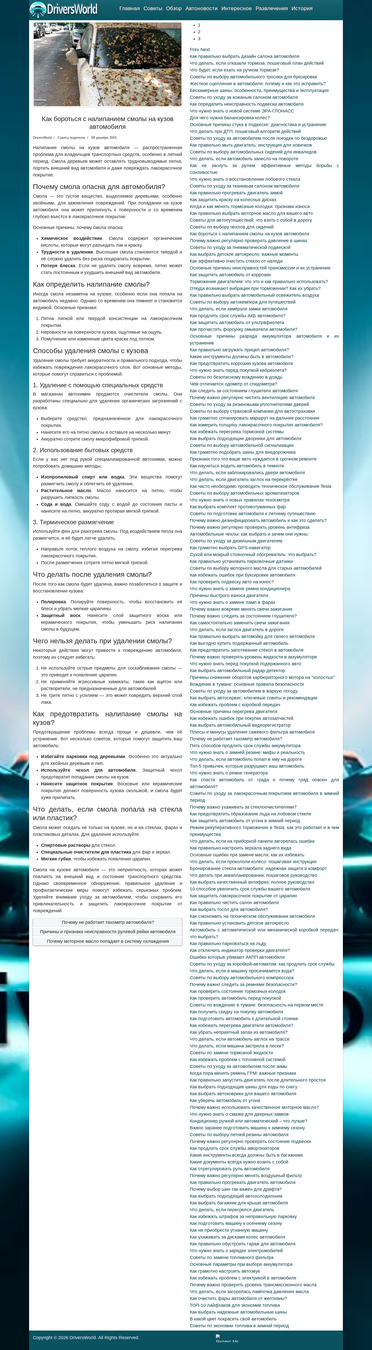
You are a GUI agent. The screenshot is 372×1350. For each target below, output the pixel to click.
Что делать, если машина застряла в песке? (237, 1045)
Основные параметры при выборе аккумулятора (241, 1264)
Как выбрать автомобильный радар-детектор (237, 670)
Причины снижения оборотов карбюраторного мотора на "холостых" (262, 677)
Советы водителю (71, 138)
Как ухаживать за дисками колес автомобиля (237, 1237)
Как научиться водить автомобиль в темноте (237, 465)
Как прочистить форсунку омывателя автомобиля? (243, 329)
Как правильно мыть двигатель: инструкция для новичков (251, 145)
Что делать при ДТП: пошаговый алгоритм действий (245, 131)
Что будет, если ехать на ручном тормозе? (234, 70)
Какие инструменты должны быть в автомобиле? (242, 356)
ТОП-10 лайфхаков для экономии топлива (235, 1305)
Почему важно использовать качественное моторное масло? (254, 1107)
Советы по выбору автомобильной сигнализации (242, 445)
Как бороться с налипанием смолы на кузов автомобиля (249, 233)
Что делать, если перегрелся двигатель (232, 1209)
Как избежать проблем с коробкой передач (235, 704)
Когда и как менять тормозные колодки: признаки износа (250, 206)
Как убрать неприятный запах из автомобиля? (238, 1032)
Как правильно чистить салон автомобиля (234, 902)
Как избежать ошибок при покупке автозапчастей (241, 718)
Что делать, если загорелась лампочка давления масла (249, 1291)
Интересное (236, 8)
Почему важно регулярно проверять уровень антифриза (249, 527)
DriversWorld (83, 1337)
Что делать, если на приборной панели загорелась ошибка (252, 841)
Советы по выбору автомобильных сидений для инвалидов (253, 151)
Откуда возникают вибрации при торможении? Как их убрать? (255, 288)
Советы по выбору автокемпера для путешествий (243, 302)
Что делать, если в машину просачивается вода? (242, 970)
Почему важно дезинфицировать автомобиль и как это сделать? (258, 520)
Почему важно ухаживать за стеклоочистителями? (243, 807)
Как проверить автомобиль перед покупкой (235, 998)
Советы (152, 8)
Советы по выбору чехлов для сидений (232, 227)
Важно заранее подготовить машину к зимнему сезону (247, 1127)
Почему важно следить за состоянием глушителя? (243, 616)
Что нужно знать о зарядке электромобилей (236, 1250)
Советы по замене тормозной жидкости (231, 1052)
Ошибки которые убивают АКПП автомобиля (237, 957)
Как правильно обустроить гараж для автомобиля (243, 1243)
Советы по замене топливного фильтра (232, 1257)
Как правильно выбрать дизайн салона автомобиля (244, 56)
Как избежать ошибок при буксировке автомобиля (242, 575)
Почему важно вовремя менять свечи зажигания (241, 609)
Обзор (174, 8)
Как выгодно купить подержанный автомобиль (239, 643)
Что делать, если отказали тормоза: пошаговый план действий (257, 63)
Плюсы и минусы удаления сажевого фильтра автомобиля (252, 732)
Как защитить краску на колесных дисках (233, 199)
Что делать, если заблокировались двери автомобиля (247, 472)
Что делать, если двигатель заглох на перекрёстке (244, 479)
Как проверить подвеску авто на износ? (232, 581)
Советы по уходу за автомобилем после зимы (238, 1066)
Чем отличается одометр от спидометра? (233, 383)
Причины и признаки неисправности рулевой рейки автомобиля (108, 931)
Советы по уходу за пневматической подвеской (240, 247)
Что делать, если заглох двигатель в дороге (237, 629)
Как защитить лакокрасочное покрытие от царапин (243, 895)
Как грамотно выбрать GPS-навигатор (230, 547)
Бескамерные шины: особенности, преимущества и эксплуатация (259, 90)
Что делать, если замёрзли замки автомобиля (238, 308)
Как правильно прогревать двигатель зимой (236, 192)
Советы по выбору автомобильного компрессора (242, 977)
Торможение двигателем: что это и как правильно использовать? (259, 281)
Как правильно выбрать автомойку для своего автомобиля (252, 636)
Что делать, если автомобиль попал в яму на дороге (246, 759)
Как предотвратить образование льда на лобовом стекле (250, 813)
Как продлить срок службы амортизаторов (234, 1148)
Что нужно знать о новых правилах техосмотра (240, 499)
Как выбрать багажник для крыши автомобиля (239, 1202)
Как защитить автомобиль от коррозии (230, 274)
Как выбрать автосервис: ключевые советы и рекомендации (253, 697)
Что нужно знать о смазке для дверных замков (239, 1114)
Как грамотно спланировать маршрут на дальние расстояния (254, 418)
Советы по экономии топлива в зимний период (239, 1325)
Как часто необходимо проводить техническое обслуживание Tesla (260, 486)
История (302, 8)
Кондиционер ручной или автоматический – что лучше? (248, 1121)
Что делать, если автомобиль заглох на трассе (240, 1039)
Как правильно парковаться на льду (228, 943)
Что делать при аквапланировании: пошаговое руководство (253, 875)
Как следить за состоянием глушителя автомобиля (244, 390)
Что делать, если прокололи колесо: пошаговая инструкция (253, 861)
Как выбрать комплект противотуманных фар (238, 506)
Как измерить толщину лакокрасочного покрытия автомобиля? (256, 424)
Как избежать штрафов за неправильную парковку (243, 1216)
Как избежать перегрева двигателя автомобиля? (241, 1025)
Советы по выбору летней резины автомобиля (239, 1134)
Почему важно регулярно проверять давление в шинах (248, 240)
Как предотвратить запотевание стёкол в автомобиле (247, 650)
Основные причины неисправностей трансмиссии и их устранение (260, 267)
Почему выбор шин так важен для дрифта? (236, 1189)
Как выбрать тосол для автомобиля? (229, 909)
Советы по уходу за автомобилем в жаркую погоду (244, 691)
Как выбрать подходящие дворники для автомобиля (245, 438)
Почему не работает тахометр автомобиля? (108, 922)
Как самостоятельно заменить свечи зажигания (240, 622)
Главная (129, 8)
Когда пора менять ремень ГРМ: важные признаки (243, 1073)
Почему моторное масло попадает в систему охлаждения (108, 941)
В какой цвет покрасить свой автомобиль (233, 1318)
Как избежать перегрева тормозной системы (237, 431)
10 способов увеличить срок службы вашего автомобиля (250, 888)
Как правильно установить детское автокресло (239, 923)
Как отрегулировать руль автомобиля (230, 1168)
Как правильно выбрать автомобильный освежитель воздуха (254, 295)
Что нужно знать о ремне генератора (229, 772)
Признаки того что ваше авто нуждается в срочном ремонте (253, 459)
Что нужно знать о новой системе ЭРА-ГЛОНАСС (242, 110)
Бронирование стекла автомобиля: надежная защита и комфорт (258, 868)
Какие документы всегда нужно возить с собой (239, 1161)
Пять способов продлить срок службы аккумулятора (245, 745)
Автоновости (201, 8)
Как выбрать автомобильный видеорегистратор (240, 725)
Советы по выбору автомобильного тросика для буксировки (253, 76)
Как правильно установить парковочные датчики (241, 561)
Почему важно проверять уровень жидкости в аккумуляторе (253, 656)
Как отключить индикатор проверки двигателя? (240, 950)
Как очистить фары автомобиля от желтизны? (238, 1298)
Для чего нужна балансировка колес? (230, 117)
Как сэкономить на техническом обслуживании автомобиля (252, 916)
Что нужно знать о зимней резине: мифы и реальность (247, 752)
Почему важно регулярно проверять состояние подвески (250, 1141)
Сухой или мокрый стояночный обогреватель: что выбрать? (253, 554)
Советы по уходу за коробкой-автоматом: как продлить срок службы (262, 964)
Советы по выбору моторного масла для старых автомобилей (256, 568)
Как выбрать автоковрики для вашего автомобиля (243, 1093)
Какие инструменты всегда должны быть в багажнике (246, 1155)
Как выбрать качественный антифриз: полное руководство (252, 882)
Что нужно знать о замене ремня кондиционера (240, 588)
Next (205, 49)
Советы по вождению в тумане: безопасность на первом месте (256, 1005)
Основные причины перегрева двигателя (233, 711)
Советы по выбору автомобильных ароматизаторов (244, 493)
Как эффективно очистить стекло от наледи (236, 261)
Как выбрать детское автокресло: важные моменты (244, 254)
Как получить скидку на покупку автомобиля (236, 1011)
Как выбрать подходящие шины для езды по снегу (243, 1086)
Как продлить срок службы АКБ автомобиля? (237, 315)
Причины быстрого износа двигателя (229, 595)
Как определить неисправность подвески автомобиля (247, 104)
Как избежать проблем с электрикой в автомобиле (243, 1277)
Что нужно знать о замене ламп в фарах (232, 602)
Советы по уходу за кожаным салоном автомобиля (244, 97)
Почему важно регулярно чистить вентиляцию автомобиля (252, 397)
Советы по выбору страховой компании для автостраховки (252, 411)
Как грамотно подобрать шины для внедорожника (243, 452)
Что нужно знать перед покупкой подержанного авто (245, 663)
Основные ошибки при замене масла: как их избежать (247, 854)
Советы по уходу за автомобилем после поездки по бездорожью (258, 138)
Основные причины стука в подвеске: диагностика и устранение (258, 124)
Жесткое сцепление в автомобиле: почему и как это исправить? (258, 83)
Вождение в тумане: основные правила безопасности (247, 684)
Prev (194, 49)
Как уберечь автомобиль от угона (225, 1100)
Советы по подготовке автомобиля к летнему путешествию (253, 513)
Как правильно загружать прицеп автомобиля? (239, 349)
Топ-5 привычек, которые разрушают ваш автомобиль (247, 766)
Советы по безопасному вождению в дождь (236, 377)
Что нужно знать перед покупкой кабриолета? (238, 370)
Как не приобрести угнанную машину (229, 1230)
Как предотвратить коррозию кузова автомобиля (241, 363)
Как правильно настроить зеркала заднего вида (240, 848)
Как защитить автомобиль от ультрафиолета (237, 322)
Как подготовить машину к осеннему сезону (236, 1223)
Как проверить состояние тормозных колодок (238, 991)
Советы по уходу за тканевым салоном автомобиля (244, 186)
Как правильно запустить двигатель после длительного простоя (258, 1080)
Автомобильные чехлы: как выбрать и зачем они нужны (249, 534)
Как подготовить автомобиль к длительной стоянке (244, 1018)
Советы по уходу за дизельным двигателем (236, 540)
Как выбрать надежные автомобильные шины (238, 1312)
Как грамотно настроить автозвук (225, 1271)
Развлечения (272, 8)
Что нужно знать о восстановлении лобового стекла (245, 179)
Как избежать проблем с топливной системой (237, 1059)
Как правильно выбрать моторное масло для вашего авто (251, 213)
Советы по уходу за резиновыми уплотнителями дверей (249, 404)
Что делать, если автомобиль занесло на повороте (244, 158)
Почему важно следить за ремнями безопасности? (243, 984)
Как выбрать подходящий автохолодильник (236, 1196)
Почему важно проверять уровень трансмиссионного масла (253, 1284)
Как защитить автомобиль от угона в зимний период (245, 820)
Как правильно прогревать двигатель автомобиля (243, 1182)
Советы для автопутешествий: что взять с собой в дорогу (251, 220)
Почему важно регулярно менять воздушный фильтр (246, 1175)
